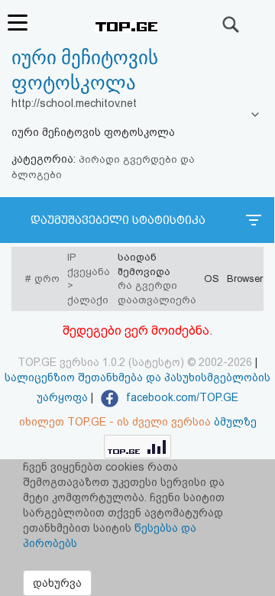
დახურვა (57, 583)
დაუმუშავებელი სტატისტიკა (118, 220)
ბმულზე (235, 422)
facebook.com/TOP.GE (180, 397)
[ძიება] (231, 24)
